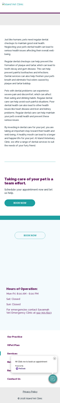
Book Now (20, 202)
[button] (53, 378)
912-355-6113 (43, 312)
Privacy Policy (30, 391)
